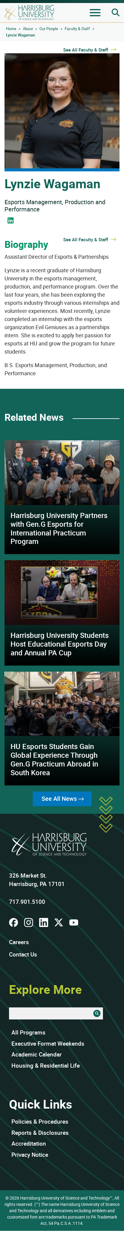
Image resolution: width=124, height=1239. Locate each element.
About (28, 28)
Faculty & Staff (77, 28)
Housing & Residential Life (45, 1065)
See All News (59, 798)
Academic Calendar (36, 1054)
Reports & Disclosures (40, 1133)
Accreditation (28, 1143)
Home (11, 28)
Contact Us (23, 954)
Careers (19, 942)
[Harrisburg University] (29, 12)
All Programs (28, 1032)
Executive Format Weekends (47, 1043)
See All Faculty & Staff (86, 50)
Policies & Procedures (39, 1121)
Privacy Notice (29, 1155)
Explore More (45, 989)
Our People (48, 28)
